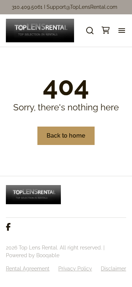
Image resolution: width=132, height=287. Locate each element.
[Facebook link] (8, 227)
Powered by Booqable (32, 255)
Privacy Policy (75, 269)
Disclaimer (113, 269)
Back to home (66, 135)
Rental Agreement (28, 269)
